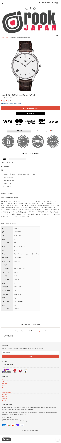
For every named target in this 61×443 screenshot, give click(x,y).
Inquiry (20, 130)
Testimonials (4, 388)
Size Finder (12, 159)
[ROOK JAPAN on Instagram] (34, 8)
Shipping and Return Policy (8, 392)
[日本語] (5, 159)
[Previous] (3, 66)
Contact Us (4, 398)
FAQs (3, 390)
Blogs (3, 385)
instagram (39, 331)
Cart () (55, 3)
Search (3, 381)
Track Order (4, 383)
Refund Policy (5, 396)
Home (3, 379)
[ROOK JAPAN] (30, 21)
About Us (4, 401)
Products (7, 37)
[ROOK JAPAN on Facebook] (26, 8)
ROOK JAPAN (28, 430)
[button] (38, 131)
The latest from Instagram (30, 324)
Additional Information (20, 159)
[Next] (49, 66)
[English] (4, 159)
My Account (46, 3)
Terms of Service (5, 394)
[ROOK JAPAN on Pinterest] (30, 8)
